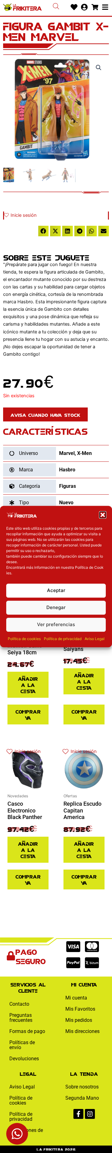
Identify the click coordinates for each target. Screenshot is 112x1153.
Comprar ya (28, 714)
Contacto (19, 1004)
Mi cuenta (76, 998)
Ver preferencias (56, 624)
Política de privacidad (63, 638)
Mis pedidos (78, 1020)
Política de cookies (24, 638)
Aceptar (56, 590)
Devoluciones (24, 1059)
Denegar (56, 607)
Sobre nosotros (82, 1087)
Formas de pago (27, 1031)
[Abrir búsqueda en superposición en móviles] (56, 6)
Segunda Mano (82, 1098)
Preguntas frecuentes (20, 1017)
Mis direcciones (82, 1031)
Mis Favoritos (80, 1009)
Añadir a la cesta (28, 684)
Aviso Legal (95, 638)
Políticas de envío (22, 1044)
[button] (103, 515)
